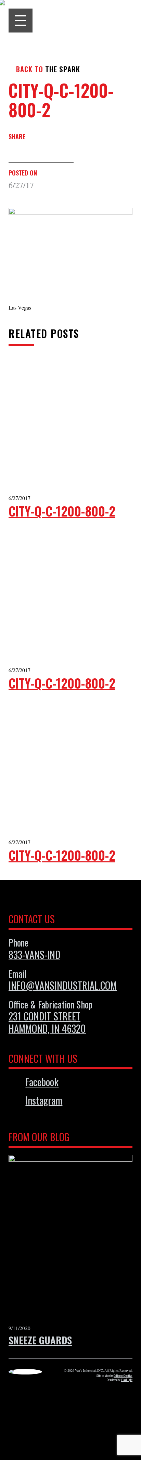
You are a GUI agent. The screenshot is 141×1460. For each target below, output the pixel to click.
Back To (29, 69)
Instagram (43, 1100)
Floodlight (126, 1379)
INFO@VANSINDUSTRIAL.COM (63, 985)
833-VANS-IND (34, 954)
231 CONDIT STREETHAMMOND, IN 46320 (47, 1022)
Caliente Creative (123, 1375)
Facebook (42, 1082)
